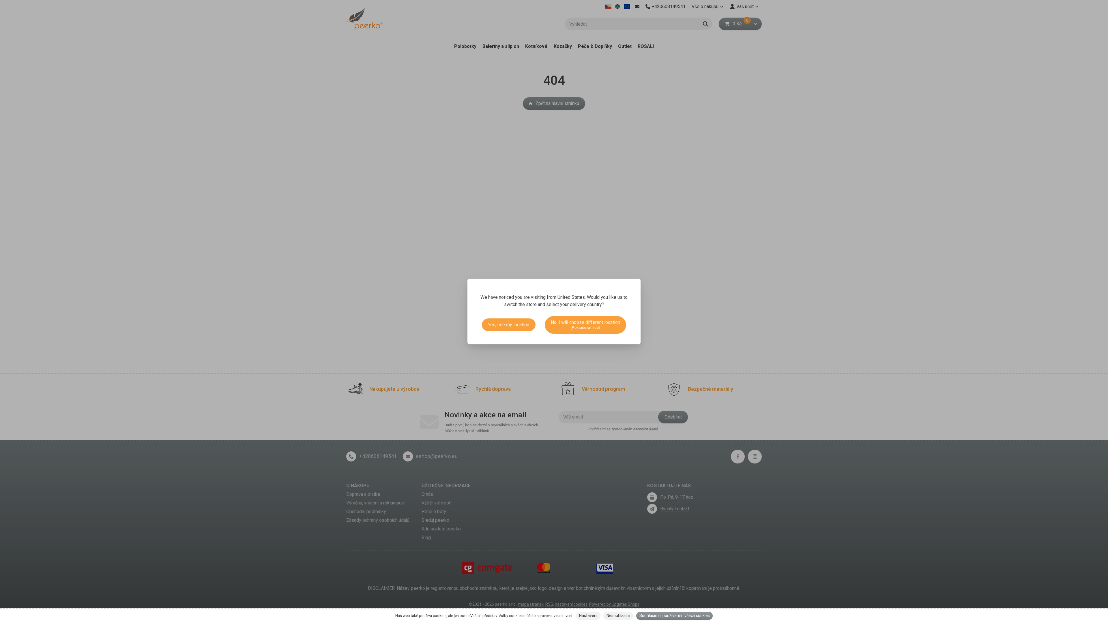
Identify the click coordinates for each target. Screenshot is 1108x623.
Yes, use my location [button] (508, 324)
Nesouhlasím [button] (618, 615)
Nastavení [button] (588, 615)
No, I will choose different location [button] (585, 325)
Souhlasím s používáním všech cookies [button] (674, 615)
